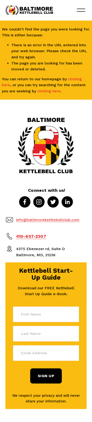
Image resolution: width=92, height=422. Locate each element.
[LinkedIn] (67, 202)
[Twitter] (53, 202)
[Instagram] (39, 202)
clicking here (49, 91)
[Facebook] (24, 202)
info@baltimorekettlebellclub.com (47, 219)
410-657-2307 (31, 236)
